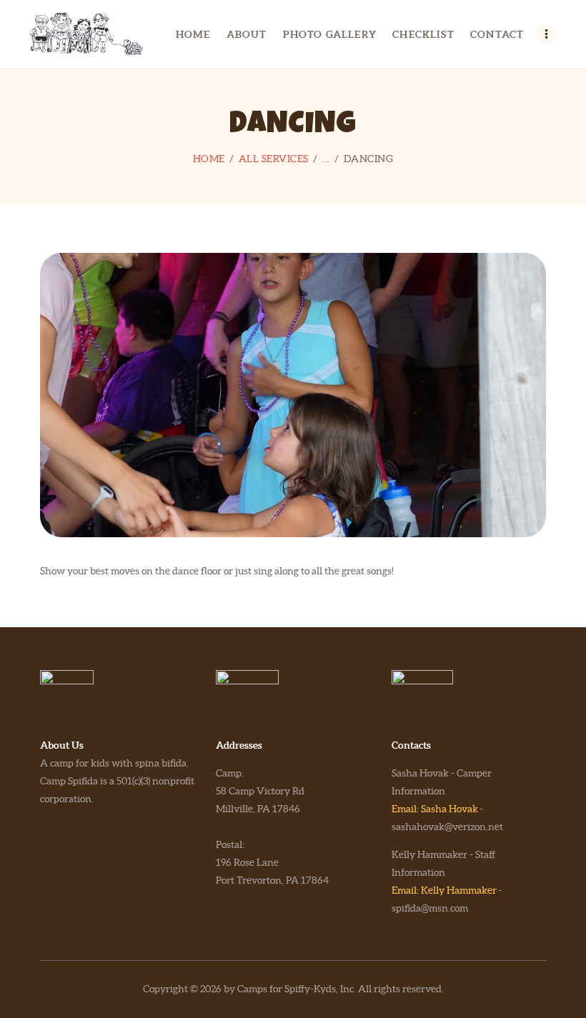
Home (209, 158)
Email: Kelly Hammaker (444, 890)
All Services (274, 158)
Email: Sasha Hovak (435, 808)
